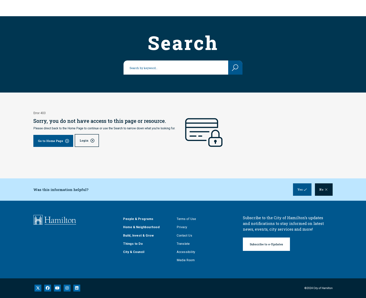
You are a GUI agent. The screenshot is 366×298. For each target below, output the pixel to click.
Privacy (182, 227)
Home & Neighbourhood (141, 227)
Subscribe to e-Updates (266, 244)
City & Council (133, 252)
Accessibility (186, 252)
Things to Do (133, 244)
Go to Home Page (50, 141)
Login (84, 140)
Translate (183, 244)
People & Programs (138, 219)
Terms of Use (186, 219)
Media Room (186, 260)
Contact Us (184, 235)
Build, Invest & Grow (138, 235)
